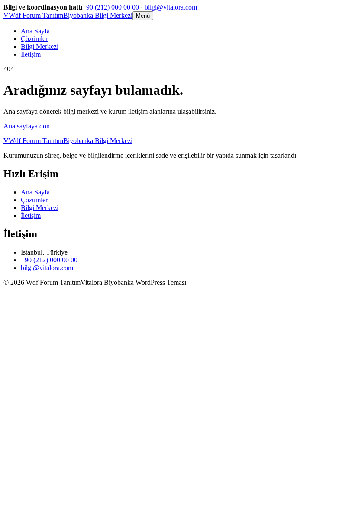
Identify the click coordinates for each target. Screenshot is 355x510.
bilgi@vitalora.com (171, 7)
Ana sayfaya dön (26, 126)
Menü (143, 16)
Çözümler (34, 38)
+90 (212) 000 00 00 (110, 7)
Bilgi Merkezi (39, 46)
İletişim (31, 54)
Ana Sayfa (35, 31)
